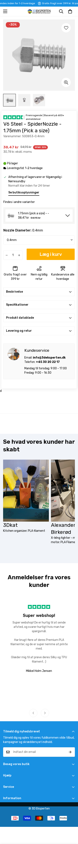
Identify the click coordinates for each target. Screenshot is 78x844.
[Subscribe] (70, 752)
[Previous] (33, 713)
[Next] (45, 713)
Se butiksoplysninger (23, 192)
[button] (70, 11)
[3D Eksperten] (39, 11)
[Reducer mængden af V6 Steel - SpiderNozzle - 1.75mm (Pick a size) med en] (7, 255)
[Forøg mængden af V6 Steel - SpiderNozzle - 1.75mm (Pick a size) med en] (19, 255)
